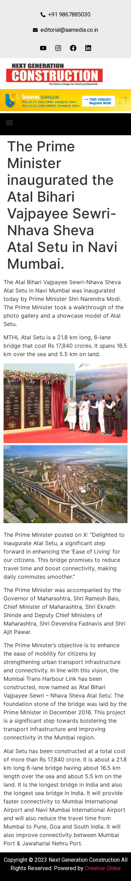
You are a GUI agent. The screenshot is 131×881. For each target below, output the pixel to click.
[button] (9, 122)
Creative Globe (103, 868)
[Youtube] (43, 48)
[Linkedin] (88, 48)
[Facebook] (73, 48)
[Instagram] (58, 48)
